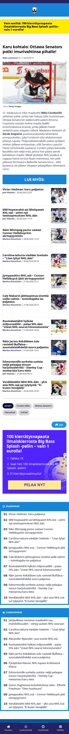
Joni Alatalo (9, 192)
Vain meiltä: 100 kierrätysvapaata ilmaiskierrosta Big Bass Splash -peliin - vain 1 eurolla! (31, 26)
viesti (6, 169)
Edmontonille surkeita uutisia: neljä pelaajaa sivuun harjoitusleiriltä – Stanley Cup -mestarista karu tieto (23, 366)
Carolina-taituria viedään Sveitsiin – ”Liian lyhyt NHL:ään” (25, 256)
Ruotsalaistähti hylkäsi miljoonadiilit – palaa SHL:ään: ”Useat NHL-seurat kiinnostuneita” (26, 324)
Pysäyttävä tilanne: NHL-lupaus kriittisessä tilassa (34, 664)
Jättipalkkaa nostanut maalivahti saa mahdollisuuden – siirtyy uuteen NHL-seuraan (36, 621)
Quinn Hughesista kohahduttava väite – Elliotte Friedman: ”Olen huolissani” (37, 686)
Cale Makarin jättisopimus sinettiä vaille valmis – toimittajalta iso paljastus (26, 298)
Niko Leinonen (10, 57)
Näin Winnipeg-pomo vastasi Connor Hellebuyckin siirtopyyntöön (22, 233)
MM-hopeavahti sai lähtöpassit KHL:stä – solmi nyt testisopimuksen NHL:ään (23, 212)
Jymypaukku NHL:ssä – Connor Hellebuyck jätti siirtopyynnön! (23, 277)
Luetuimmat (14, 612)
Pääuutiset (9, 412)
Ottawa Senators (43, 405)
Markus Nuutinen (12, 238)
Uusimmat (13, 506)
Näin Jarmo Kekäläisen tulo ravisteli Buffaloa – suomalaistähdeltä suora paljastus (26, 344)
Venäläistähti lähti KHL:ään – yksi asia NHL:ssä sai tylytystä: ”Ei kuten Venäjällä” (25, 385)
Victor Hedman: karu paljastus (23, 189)
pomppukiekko (12, 137)
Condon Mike (23, 405)
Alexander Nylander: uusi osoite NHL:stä (33, 639)
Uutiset (24, 412)
